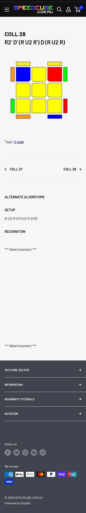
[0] (77, 9)
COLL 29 (70, 169)
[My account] (68, 9)
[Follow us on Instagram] (25, 452)
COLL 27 (15, 169)
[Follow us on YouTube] (34, 452)
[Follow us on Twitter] (16, 452)
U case (19, 142)
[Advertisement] (43, 298)
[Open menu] (7, 10)
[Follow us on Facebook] (8, 452)
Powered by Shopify (18, 503)
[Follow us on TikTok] (42, 452)
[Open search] (59, 9)
